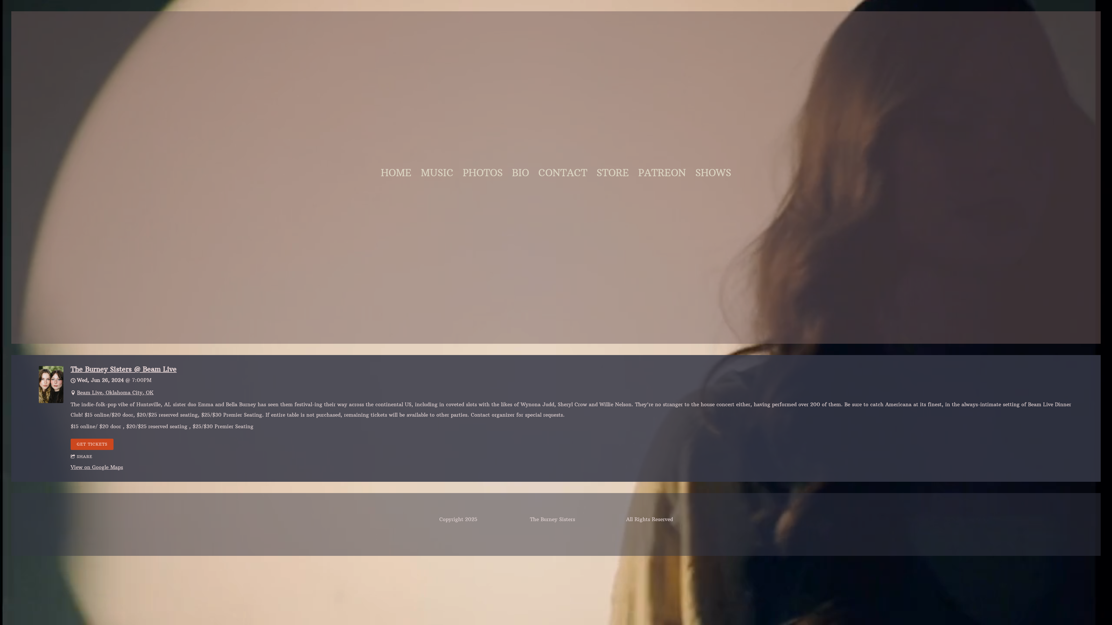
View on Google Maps (97, 467)
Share (84, 456)
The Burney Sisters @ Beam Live (124, 369)
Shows (713, 173)
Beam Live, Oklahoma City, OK (115, 392)
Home (396, 173)
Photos (483, 173)
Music (437, 173)
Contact (562, 173)
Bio (520, 173)
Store (613, 173)
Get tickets (92, 444)
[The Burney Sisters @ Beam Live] (51, 401)
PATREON (662, 173)
